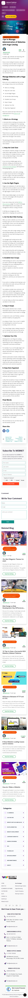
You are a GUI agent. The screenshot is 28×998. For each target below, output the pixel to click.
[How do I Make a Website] (14, 768)
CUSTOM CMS (12, 7)
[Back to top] (25, 995)
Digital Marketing (19, 888)
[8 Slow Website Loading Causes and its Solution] (14, 723)
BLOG (2, 893)
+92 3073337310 (10, 916)
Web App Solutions (19, 893)
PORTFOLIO (4, 899)
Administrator (6, 52)
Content (18, 480)
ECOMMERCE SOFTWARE (6, 888)
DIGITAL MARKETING (21, 10)
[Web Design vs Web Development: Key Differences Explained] (14, 586)
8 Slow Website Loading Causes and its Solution (13, 743)
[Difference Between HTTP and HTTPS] (14, 678)
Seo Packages (18, 883)
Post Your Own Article (10, 16)
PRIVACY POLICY (4, 901)
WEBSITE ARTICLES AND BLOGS (8, 10)
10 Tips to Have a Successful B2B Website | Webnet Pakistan (14, 652)
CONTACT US (4, 896)
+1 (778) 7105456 (11, 953)
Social (22, 480)
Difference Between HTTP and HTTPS (13, 697)
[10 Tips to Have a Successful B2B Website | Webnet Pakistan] (14, 632)
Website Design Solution (20, 886)
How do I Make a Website (11, 787)
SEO (7, 480)
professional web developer (9, 167)
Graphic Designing (19, 891)
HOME (2, 883)
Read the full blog (9, 574)
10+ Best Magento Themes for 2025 (13, 560)
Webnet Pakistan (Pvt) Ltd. (11, 994)
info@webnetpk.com (12, 926)
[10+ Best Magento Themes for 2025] (14, 538)
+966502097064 (10, 971)
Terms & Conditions (14, 996)
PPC (12, 480)
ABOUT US (3, 886)
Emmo (4, 555)
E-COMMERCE (5, 7)
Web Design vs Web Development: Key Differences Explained (12, 607)
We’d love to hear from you (12, 909)
